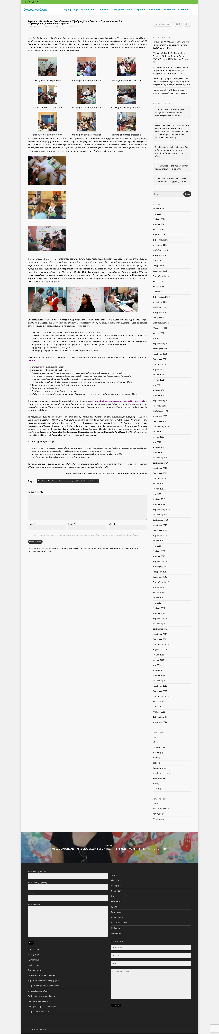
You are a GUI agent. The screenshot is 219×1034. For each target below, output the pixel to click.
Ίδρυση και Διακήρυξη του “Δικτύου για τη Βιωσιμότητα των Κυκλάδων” (169, 113)
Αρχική (67, 9)
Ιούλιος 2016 (158, 655)
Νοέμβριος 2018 (160, 525)
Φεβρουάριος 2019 (161, 510)
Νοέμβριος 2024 (160, 256)
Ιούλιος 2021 (158, 375)
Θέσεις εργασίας (160, 768)
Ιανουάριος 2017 (160, 624)
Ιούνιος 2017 (158, 598)
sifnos (155, 742)
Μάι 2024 (157, 261)
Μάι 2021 (157, 385)
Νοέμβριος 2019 (160, 468)
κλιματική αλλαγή (76, 481)
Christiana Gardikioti (164, 147)
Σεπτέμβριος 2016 (161, 645)
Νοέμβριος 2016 (160, 634)
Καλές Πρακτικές (121, 9)
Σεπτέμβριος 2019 (161, 479)
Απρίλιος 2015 (159, 712)
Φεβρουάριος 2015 (161, 717)
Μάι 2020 (157, 442)
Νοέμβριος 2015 (160, 686)
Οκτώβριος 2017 (160, 577)
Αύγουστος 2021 (160, 370)
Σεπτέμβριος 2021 (161, 364)
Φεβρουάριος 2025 (161, 240)
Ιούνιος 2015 (158, 702)
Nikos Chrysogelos (35, 26)
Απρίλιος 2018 (159, 551)
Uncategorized (159, 747)
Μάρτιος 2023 (159, 292)
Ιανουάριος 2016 (160, 681)
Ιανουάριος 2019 (160, 515)
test (112, 896)
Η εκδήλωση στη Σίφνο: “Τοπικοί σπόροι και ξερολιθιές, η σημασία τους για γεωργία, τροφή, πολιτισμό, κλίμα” (170, 71)
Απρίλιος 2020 (159, 447)
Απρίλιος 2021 (159, 390)
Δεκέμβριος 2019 (160, 463)
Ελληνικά (183, 9)
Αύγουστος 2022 (160, 328)
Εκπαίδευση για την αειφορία (58, 481)
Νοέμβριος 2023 (160, 266)
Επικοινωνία (116, 912)
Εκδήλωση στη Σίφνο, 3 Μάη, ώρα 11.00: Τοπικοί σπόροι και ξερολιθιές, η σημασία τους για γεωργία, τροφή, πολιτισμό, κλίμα (171, 82)
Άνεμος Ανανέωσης (35, 9)
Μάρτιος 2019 (159, 505)
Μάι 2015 (157, 707)
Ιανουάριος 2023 (160, 302)
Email (71, 524)
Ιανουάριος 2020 (160, 458)
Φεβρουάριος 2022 (161, 344)
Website (113, 524)
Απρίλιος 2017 (159, 608)
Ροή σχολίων (158, 814)
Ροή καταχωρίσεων (161, 809)
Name (31, 524)
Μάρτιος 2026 (159, 224)
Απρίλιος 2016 (159, 671)
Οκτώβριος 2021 (160, 359)
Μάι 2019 (157, 494)
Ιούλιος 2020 (158, 432)
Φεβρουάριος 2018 (161, 562)
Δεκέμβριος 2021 (160, 349)
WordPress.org (159, 819)
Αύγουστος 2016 (160, 650)
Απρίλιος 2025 (159, 235)
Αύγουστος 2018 (160, 536)
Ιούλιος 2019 (158, 484)
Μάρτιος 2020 (159, 453)
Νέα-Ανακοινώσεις (119, 923)
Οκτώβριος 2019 (160, 473)
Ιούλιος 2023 (158, 281)
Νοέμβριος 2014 (160, 722)
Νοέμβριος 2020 (160, 416)
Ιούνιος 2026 (158, 209)
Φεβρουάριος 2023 (161, 297)
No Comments (163, 24)
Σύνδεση (156, 804)
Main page (116, 886)
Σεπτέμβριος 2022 (161, 323)
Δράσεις (141, 9)
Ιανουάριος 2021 (160, 406)
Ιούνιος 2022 (158, 333)
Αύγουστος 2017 (160, 588)
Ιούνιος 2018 (158, 541)
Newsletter (116, 891)
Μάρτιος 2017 (159, 613)
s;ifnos (155, 737)
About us (115, 880)
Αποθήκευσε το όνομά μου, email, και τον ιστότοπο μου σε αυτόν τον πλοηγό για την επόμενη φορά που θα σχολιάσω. (85, 535)
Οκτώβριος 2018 (160, 530)
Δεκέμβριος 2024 (160, 250)
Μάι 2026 (157, 214)
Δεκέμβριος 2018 (160, 520)
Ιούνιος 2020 (158, 437)
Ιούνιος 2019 (158, 489)
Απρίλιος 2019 (159, 499)
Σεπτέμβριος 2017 (161, 582)
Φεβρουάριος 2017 (161, 619)
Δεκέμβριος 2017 (160, 567)
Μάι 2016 (157, 665)
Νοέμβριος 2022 (160, 313)
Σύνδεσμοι (169, 9)
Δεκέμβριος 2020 (160, 411)
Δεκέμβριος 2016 (160, 629)
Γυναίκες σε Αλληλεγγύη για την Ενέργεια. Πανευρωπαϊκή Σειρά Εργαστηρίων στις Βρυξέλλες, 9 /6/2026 (171, 45)
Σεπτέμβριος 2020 (161, 427)
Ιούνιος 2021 (158, 380)
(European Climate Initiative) (102, 429)
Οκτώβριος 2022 (160, 318)
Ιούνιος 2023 (158, 287)
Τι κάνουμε (103, 9)
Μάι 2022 (157, 339)
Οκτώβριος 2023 (160, 271)
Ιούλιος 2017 (158, 593)
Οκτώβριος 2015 (160, 691)
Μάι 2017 (157, 603)
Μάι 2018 (157, 546)
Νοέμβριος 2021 (160, 354)
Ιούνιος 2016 (158, 660)
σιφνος (156, 784)
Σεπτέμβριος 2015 (161, 696)
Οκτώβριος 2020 (160, 422)
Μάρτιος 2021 (159, 396)
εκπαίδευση (42, 481)
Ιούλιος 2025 (158, 230)
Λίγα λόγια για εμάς (84, 9)
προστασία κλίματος (91, 481)
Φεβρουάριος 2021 (161, 401)
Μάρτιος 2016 (159, 676)
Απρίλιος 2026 (159, 219)
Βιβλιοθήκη (155, 9)
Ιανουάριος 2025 (160, 245)
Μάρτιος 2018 (159, 556)
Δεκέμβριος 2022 (160, 307)
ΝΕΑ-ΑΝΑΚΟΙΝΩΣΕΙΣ (67, 26)
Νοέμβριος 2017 (160, 572)
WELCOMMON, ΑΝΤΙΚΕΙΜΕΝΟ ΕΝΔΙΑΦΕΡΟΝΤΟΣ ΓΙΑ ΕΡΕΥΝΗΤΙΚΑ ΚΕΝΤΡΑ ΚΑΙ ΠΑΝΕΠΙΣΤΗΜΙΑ (109, 847)
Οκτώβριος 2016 (160, 639)
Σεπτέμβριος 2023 (161, 276)
